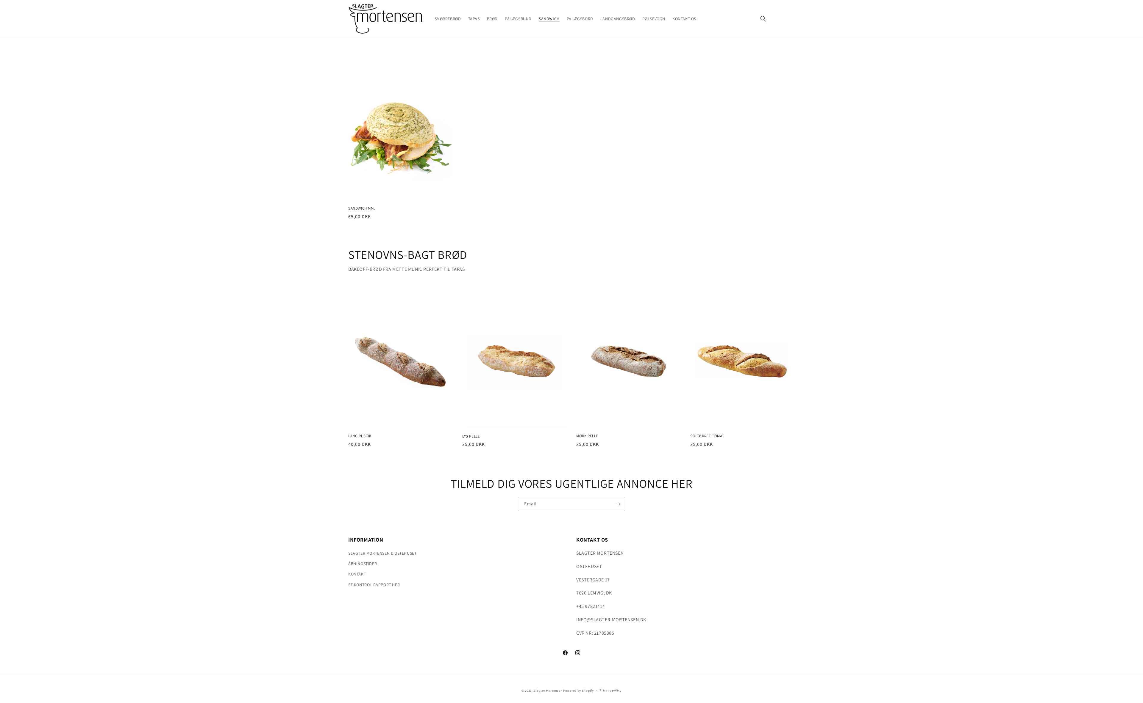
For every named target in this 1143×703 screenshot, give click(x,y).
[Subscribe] (618, 504)
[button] (763, 18)
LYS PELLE (471, 436)
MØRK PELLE (587, 436)
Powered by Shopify (578, 690)
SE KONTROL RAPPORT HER (374, 584)
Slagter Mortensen (547, 690)
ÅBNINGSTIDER (362, 563)
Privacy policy (610, 690)
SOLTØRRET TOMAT (707, 436)
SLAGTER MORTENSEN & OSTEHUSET (382, 553)
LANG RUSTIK (359, 436)
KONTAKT (357, 574)
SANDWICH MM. (361, 208)
